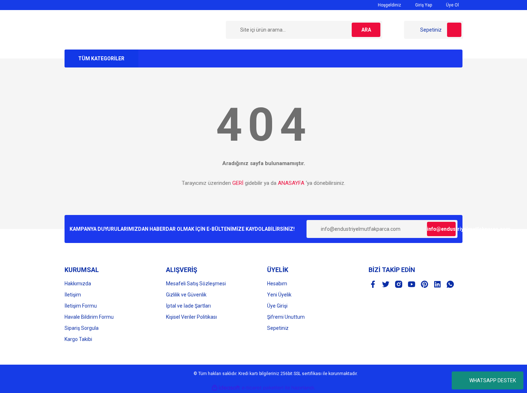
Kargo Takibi (78, 339)
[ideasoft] (226, 387)
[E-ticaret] (263, 388)
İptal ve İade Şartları (188, 306)
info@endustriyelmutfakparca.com (441, 229)
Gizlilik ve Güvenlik (186, 295)
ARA (366, 30)
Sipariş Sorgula (82, 328)
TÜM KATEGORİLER (101, 58)
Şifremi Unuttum (286, 317)
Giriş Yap (423, 5)
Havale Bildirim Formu (89, 317)
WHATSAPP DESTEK (492, 380)
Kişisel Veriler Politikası (191, 317)
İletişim (73, 295)
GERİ (237, 183)
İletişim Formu (81, 306)
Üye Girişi (277, 306)
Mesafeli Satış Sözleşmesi (196, 283)
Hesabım (277, 283)
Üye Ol (452, 5)
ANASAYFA (291, 183)
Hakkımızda (78, 283)
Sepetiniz (278, 328)
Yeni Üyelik (279, 295)
